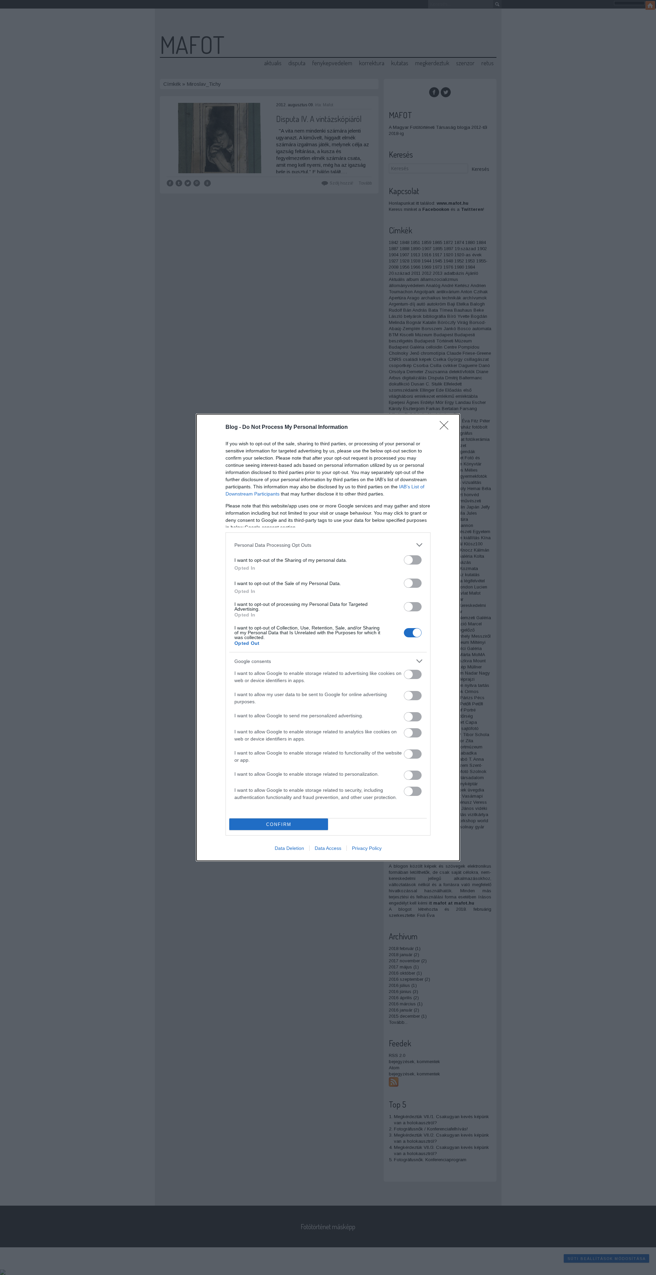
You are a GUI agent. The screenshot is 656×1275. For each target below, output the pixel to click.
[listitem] (328, 544)
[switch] (413, 560)
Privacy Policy (367, 848)
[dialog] (328, 637)
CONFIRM (278, 824)
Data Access (328, 848)
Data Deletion (289, 848)
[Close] (446, 427)
